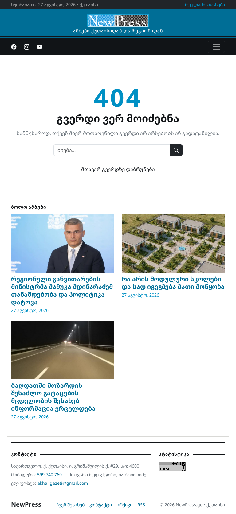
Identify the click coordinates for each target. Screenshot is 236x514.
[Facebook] (14, 47)
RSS (141, 505)
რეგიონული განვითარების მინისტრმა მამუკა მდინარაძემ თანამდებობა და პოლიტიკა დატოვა (62, 290)
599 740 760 (49, 474)
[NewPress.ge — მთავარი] (118, 17)
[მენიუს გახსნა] (216, 47)
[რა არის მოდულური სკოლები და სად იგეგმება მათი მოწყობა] (173, 243)
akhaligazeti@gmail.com (62, 483)
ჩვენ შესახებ (70, 505)
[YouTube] (39, 47)
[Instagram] (27, 47)
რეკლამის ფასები (205, 4)
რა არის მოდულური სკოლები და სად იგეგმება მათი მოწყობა (173, 283)
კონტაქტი (100, 505)
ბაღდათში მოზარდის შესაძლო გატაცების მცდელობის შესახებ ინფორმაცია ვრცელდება (53, 396)
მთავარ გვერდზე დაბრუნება (118, 169)
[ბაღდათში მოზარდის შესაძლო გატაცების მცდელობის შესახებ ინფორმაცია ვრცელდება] (62, 350)
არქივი (124, 505)
